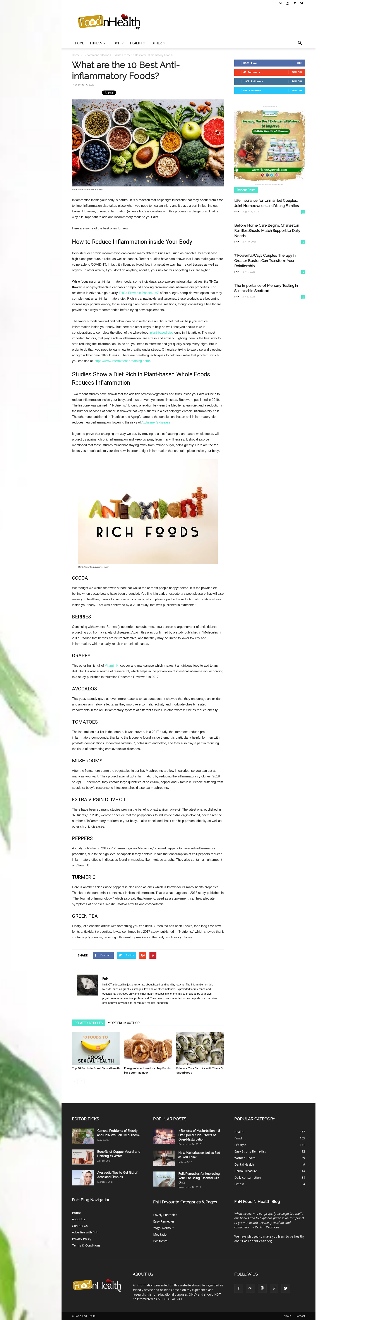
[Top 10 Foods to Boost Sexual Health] (96, 1048)
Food (116, 43)
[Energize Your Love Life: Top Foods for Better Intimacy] (148, 1048)
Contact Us (80, 1226)
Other (156, 43)
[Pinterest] (294, 3)
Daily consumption (247, 1177)
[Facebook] (273, 3)
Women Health (244, 1158)
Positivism (160, 1241)
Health (136, 43)
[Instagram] (287, 3)
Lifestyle (240, 1145)
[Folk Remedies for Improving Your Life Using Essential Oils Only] (164, 1179)
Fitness (96, 43)
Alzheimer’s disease (155, 422)
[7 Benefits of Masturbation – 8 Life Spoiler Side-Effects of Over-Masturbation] (164, 1136)
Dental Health (244, 1164)
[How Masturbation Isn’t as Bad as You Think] (164, 1158)
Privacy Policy (81, 1239)
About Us (78, 1219)
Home (79, 43)
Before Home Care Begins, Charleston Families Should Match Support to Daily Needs (267, 230)
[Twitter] (301, 3)
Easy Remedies (164, 1221)
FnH (105, 978)
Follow (297, 72)
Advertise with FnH (85, 1232)
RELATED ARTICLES (89, 1023)
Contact (300, 1316)
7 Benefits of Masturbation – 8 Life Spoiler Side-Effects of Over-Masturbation (199, 1135)
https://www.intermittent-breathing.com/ (122, 361)
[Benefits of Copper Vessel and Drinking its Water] (83, 1157)
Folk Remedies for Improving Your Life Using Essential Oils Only (199, 1178)
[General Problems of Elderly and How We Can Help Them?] (83, 1136)
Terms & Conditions (86, 1245)
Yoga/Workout (163, 1228)
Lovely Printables (165, 1215)
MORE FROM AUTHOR (124, 1023)
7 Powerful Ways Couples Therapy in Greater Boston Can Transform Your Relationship (265, 260)
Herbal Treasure (245, 1171)
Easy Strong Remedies (250, 1151)
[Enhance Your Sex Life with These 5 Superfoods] (200, 1048)
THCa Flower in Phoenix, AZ (139, 293)
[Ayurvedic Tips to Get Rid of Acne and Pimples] (83, 1177)
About (287, 1316)
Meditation (160, 1234)
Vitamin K (111, 665)
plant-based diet (161, 332)
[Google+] (280, 3)
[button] (300, 43)
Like (299, 63)
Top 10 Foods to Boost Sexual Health (96, 1068)
